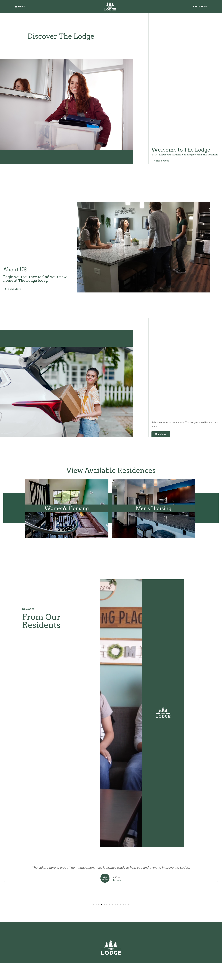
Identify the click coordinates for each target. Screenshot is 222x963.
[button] (185, 160)
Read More (162, 160)
